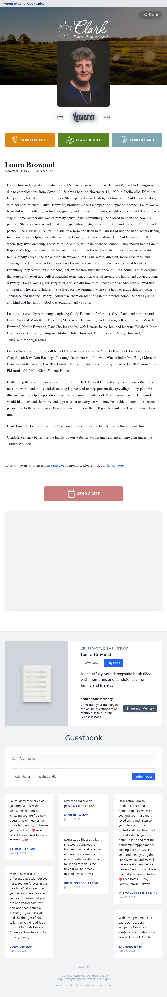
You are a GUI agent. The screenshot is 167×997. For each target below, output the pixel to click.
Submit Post (144, 776)
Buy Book (113, 663)
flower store (115, 465)
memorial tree (54, 465)
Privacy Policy (72, 979)
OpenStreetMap (88, 985)
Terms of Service (94, 979)
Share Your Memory (140, 708)
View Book (91, 663)
